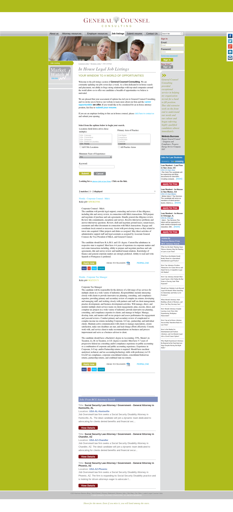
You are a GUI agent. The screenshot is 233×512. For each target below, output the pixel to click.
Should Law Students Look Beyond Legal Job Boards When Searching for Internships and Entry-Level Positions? (172, 291)
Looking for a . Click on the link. (103, 181)
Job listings (118, 33)
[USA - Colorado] (95, 136)
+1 (89, 268)
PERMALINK (143, 263)
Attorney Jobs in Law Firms (101, 181)
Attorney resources (71, 33)
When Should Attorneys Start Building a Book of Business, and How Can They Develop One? (172, 301)
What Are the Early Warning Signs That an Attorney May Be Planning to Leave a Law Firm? (172, 249)
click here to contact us (144, 113)
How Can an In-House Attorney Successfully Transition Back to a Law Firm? (171, 322)
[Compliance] (134, 138)
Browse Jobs (96, 64)
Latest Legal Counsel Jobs (153, 493)
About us (54, 33)
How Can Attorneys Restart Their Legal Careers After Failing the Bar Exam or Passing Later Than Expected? (172, 280)
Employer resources (97, 33)
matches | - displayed (91, 191)
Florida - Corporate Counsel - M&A (94, 198)
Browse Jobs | (121, 493)
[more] (179, 179)
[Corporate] (134, 144)
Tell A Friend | (96, 493)
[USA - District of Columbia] (95, 142)
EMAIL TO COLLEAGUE (116, 263)
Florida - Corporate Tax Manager (93, 277)
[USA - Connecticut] (95, 138)
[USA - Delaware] (95, 140)
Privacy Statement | (109, 493)
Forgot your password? (169, 56)
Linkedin (101, 268)
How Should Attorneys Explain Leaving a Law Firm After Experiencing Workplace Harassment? (171, 312)
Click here (54, 78)
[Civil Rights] (134, 136)
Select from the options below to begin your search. (102, 125)
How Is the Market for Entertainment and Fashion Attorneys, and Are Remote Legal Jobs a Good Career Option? (171, 332)
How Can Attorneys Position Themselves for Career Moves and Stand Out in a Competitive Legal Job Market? (172, 268)
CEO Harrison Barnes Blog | (81, 493)
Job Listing (55, 63)
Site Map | (130, 493)
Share (84, 268)
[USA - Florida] (95, 144)
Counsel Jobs (83, 64)
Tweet (94, 268)
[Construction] (134, 140)
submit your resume (106, 107)
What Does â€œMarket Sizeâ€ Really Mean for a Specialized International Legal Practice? (170, 258)
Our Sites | (139, 493)
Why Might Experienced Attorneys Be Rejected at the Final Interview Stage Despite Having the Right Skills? (172, 344)
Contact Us (152, 33)
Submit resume (134, 33)
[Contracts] (134, 142)
